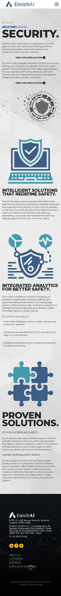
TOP (30, 569)
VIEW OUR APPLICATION (28, 57)
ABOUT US (14, 555)
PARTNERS (15, 562)
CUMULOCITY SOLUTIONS (22, 566)
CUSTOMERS (16, 558)
